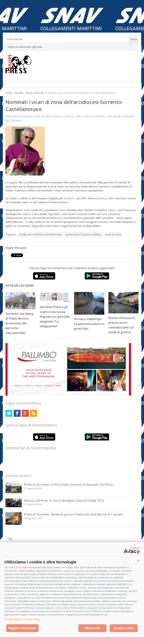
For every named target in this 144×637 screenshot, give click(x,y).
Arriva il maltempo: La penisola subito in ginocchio (89, 324)
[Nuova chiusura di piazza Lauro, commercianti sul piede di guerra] (123, 302)
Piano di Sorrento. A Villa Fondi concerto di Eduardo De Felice (68, 484)
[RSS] (33, 413)
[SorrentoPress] (72, 64)
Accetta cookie (123, 628)
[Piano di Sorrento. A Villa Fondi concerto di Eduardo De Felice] (13, 492)
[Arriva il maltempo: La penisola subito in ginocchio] (89, 303)
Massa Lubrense (34, 92)
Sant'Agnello (114, 116)
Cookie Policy (32, 619)
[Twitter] (8, 413)
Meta (79, 116)
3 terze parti (22, 567)
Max (47, 116)
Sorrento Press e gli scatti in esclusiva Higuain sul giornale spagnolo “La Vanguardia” (55, 316)
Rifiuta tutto (92, 628)
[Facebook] (17, 413)
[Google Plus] (25, 413)
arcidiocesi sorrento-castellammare (40, 234)
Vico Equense (13, 120)
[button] (138, 561)
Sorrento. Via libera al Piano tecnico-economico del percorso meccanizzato (19, 323)
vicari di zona (113, 234)
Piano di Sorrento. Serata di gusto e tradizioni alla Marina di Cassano (73, 514)
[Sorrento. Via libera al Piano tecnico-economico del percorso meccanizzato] (20, 300)
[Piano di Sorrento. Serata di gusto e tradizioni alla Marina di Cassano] (13, 524)
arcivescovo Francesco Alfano (83, 234)
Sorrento (128, 116)
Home (8, 92)
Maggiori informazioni (22, 628)
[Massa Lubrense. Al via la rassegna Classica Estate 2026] (13, 506)
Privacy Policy (12, 619)
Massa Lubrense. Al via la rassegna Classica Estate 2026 (64, 500)
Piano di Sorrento (94, 116)
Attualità (18, 92)
